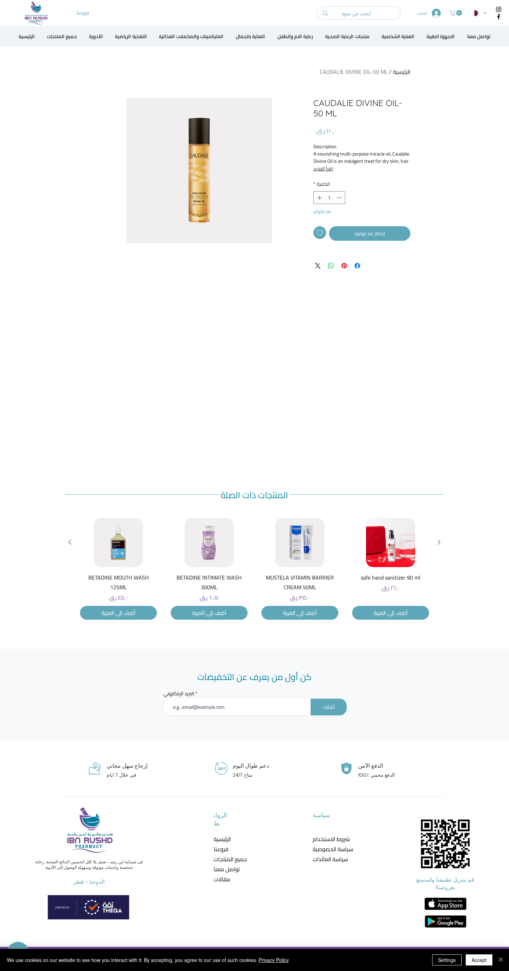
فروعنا (221, 849)
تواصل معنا (227, 869)
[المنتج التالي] (70, 542)
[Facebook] (498, 16)
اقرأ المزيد (323, 169)
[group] (254, 569)
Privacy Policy (274, 959)
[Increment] (318, 198)
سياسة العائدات (328, 859)
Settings (447, 959)
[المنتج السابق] (439, 542)
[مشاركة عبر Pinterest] (344, 266)
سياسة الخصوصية (328, 849)
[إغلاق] (501, 959)
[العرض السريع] (390, 542)
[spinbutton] (329, 198)
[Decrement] (340, 198)
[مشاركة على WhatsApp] (331, 266)
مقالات (222, 879)
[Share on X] (318, 266)
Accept (479, 959)
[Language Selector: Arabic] (479, 13)
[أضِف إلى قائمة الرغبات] (319, 232)
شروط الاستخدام (328, 839)
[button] (456, 13)
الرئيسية (401, 72)
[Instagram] (498, 9)
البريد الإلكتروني (178, 693)
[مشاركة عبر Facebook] (357, 266)
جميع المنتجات (230, 859)
